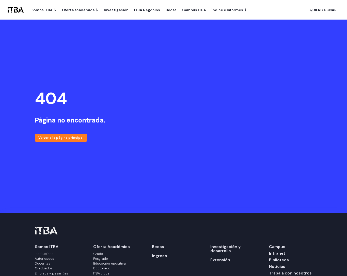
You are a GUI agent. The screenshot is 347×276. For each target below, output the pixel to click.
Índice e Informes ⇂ (229, 10)
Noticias (277, 266)
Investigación (116, 10)
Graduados (44, 268)
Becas (171, 10)
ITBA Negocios (147, 10)
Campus (277, 246)
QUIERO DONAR (323, 10)
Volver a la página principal (61, 137)
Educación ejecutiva (109, 263)
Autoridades (44, 258)
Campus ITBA (194, 10)
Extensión (220, 260)
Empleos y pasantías (51, 273)
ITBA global (101, 273)
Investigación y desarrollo (225, 248)
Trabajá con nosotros (290, 273)
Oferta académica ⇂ (80, 10)
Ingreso (159, 255)
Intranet (277, 253)
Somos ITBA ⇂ (43, 10)
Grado (98, 254)
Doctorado (101, 268)
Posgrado (100, 258)
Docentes (42, 263)
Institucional (44, 254)
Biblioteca (279, 260)
